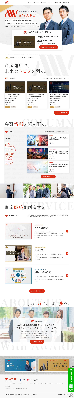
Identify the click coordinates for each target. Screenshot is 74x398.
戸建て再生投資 (43, 383)
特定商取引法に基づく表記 (21, 388)
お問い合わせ (66, 2)
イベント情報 (36, 2)
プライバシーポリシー (9, 388)
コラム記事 (43, 2)
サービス (50, 2)
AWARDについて (57, 2)
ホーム (29, 2)
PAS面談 (37, 383)
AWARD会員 (32, 383)
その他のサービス (50, 383)
